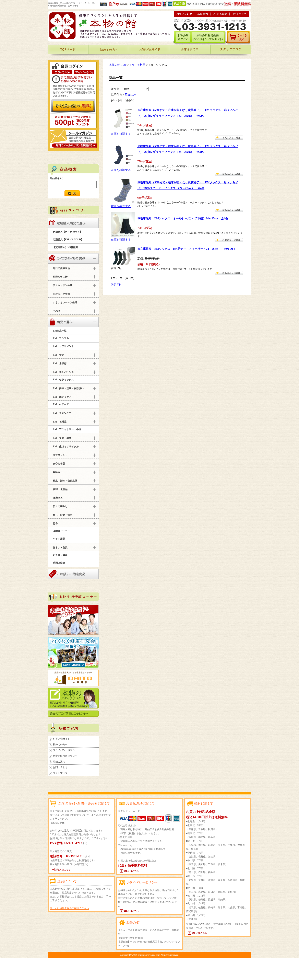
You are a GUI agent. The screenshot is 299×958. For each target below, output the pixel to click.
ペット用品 (59, 538)
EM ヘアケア (61, 404)
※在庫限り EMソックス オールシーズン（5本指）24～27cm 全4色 (182, 218)
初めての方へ (60, 744)
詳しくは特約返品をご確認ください (69, 908)
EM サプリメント (63, 346)
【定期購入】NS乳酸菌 (65, 247)
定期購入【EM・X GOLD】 (68, 239)
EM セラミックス (63, 379)
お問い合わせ (60, 767)
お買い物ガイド (61, 738)
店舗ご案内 (59, 761)
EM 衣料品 (137, 64)
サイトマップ (60, 773)
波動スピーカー (61, 531)
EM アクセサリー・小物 (67, 429)
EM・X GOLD (61, 338)
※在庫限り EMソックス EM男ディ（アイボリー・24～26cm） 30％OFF (186, 248)
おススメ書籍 (60, 555)
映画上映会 (59, 562)
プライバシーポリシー (65, 750)
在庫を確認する (121, 133)
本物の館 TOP (118, 64)
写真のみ (130, 94)
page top (116, 284)
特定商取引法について (65, 755)
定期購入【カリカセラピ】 (67, 231)
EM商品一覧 (60, 330)
